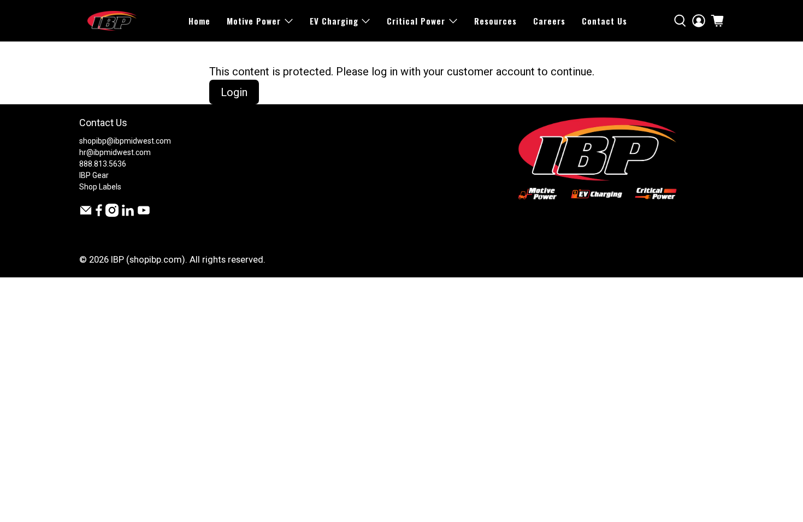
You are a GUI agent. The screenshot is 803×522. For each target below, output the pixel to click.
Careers (549, 21)
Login (234, 92)
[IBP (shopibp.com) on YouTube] (143, 214)
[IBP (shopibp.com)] (112, 21)
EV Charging (334, 21)
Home (199, 21)
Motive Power (254, 21)
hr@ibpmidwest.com (115, 152)
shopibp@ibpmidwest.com (125, 141)
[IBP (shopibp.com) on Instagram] (112, 214)
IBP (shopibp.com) (148, 259)
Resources (495, 21)
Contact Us (604, 21)
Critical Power (416, 21)
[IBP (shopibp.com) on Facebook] (98, 214)
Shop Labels (100, 186)
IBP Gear (94, 175)
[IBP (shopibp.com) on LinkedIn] (127, 214)
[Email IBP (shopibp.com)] (85, 214)
